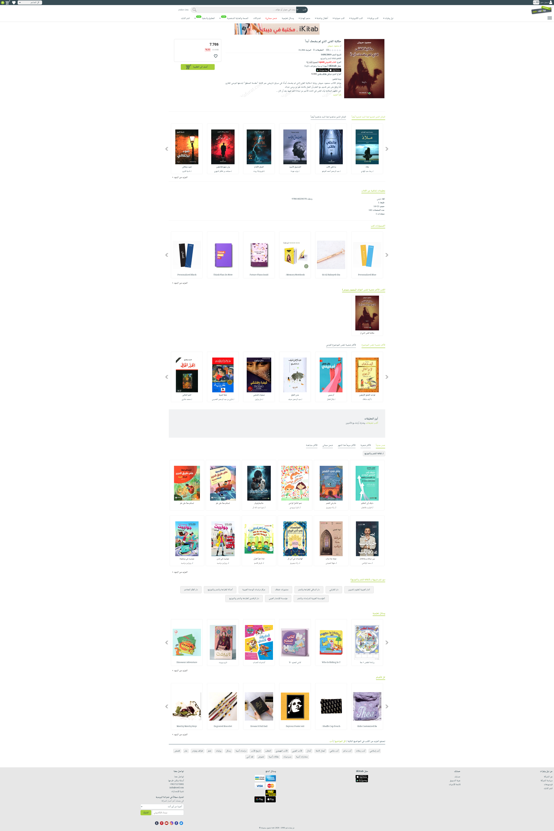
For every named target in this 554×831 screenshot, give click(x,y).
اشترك (146, 813)
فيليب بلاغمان (366, 507)
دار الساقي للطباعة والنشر (309, 590)
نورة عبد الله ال (258, 507)
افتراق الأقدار (259, 167)
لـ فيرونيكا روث (259, 171)
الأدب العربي (297, 751)
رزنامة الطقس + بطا (367, 662)
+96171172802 (177, 784)
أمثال (309, 751)
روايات (218, 751)
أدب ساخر (347, 751)
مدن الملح (295, 395)
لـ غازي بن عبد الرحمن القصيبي (223, 399)
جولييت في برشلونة (187, 559)
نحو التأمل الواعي (295, 503)
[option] (367, 149)
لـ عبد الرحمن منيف (295, 399)
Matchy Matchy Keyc (187, 726)
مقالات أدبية (274, 757)
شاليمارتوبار (258, 503)
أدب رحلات (360, 751)
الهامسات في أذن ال (295, 559)
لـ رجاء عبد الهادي (367, 171)
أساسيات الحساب (259, 662)
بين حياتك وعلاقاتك (367, 559)
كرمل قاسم (258, 563)
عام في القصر (331, 503)
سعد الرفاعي (366, 563)
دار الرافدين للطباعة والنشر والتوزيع (244, 598)
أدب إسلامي (375, 751)
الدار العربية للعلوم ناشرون (359, 590)
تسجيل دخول (544, 2)
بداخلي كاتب (331, 167)
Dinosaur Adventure (187, 662)
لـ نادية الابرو (186, 171)
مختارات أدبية (302, 757)
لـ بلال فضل (331, 399)
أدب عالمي (334, 751)
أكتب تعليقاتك (372, 423)
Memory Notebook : (295, 275)
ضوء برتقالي (187, 167)
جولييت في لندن (223, 559)
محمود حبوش (333, 46)
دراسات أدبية (241, 751)
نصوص (261, 757)
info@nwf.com (177, 788)
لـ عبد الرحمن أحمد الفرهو (331, 171)
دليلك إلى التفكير (367, 503)
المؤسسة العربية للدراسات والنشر (311, 598)
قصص (177, 751)
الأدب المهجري (282, 751)
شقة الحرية (223, 395)
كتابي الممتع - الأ (295, 662)
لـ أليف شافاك (367, 399)
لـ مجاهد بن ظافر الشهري (223, 171)
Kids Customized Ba (367, 726)
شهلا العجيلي (330, 563)
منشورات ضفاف (281, 590)
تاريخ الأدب (256, 751)
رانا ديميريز (330, 507)
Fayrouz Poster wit (295, 726)
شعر (209, 751)
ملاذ (367, 167)
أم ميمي (331, 395)
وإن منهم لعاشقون (223, 167)
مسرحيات (287, 757)
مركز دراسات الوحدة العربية (253, 590)
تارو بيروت (223, 662)
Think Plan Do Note (223, 275)
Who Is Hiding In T (331, 662)
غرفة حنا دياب (331, 559)
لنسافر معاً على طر (223, 503)
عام (186, 751)
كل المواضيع (340, 741)
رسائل (228, 751)
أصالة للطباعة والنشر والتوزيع (220, 590)
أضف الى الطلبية (200, 67)
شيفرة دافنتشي (259, 395)
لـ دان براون (259, 399)
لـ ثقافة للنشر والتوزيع (374, 454)
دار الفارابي (333, 590)
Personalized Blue (367, 275)
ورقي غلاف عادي (321, 74)
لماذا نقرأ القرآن (258, 559)
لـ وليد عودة (295, 171)
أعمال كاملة (320, 751)
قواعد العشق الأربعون (367, 395)
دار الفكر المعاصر (191, 590)
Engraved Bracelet (223, 726)
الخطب (268, 751)
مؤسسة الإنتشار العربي (278, 598)
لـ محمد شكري (187, 399)
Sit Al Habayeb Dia (331, 275)
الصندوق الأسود (295, 167)
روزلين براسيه (222, 563)
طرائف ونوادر (197, 751)
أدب (331, 741)
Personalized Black (186, 275)
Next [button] (167, 149)
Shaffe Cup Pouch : (331, 726)
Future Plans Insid (259, 275)
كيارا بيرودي (294, 507)
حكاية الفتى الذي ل (367, 333)
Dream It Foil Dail (258, 726)
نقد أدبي (249, 757)
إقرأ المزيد (337, 95)
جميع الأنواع (312, 62)
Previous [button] (387, 149)
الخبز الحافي (186, 395)
